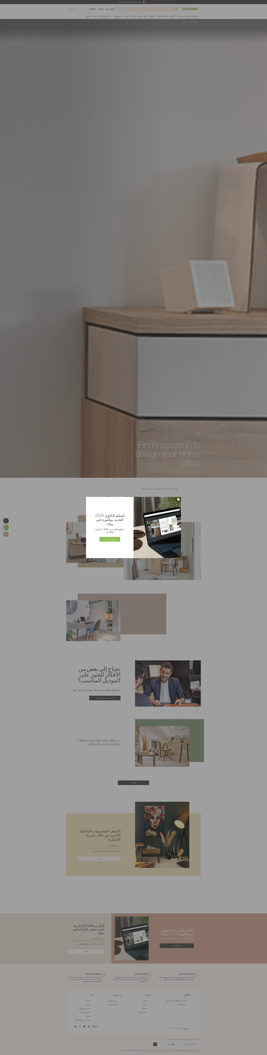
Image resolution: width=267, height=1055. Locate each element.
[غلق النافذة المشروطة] (178, 499)
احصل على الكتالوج (110, 539)
